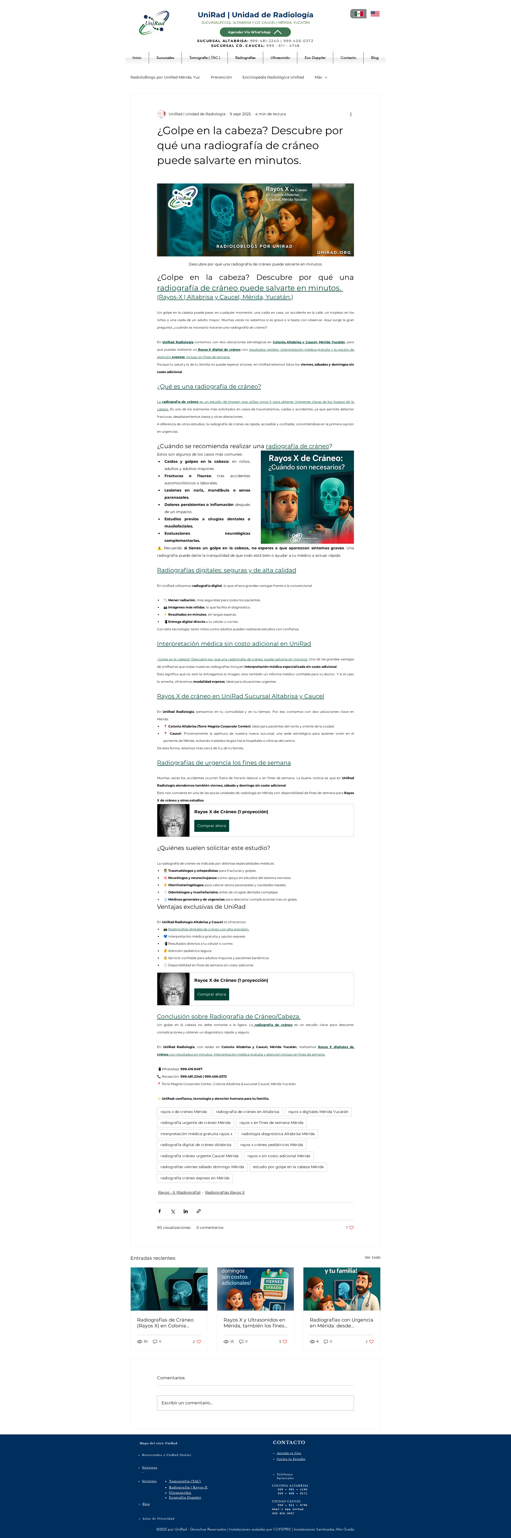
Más (318, 77)
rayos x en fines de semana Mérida (271, 1122)
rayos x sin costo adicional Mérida (279, 1156)
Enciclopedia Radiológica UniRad (273, 77)
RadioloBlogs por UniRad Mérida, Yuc (165, 77)
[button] (255, 820)
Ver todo (373, 1257)
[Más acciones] (351, 114)
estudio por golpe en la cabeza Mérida (288, 1166)
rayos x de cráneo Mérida (183, 1111)
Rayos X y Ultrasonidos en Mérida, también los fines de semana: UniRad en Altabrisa (254, 1323)
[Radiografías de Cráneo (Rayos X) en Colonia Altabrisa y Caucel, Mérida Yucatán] (169, 1289)
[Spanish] (358, 13)
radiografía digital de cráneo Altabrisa (195, 1144)
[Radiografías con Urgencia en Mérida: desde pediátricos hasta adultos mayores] (341, 1289)
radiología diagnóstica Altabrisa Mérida (278, 1133)
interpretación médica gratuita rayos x (196, 1133)
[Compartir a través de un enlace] (198, 1211)
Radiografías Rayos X (225, 1192)
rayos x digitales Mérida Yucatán (318, 1111)
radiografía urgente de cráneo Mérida (195, 1122)
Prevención (221, 77)
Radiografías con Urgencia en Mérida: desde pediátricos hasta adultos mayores (341, 1323)
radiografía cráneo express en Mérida (194, 1178)
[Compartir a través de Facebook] (159, 1211)
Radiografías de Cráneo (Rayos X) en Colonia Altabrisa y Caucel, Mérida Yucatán (168, 1323)
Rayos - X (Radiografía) (179, 1192)
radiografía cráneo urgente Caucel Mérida (199, 1156)
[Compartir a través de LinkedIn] (185, 1211)
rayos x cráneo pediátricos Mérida (271, 1144)
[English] (374, 13)
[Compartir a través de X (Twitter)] (172, 1211)
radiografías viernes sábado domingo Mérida (202, 1166)
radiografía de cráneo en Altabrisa (247, 1111)
